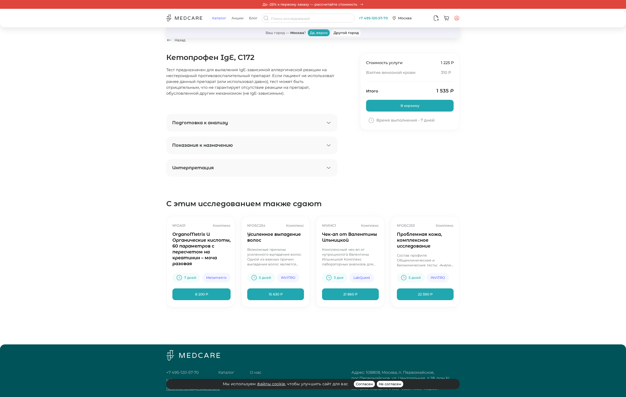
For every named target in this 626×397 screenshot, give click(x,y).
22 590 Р (425, 294)
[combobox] (312, 18)
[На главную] (193, 356)
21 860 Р (350, 294)
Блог (253, 18)
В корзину (410, 105)
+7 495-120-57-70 (373, 18)
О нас (255, 372)
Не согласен (390, 384)
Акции (238, 18)
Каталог (219, 18)
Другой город (346, 33)
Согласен (364, 384)
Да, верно (319, 33)
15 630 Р (276, 294)
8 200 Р (201, 294)
